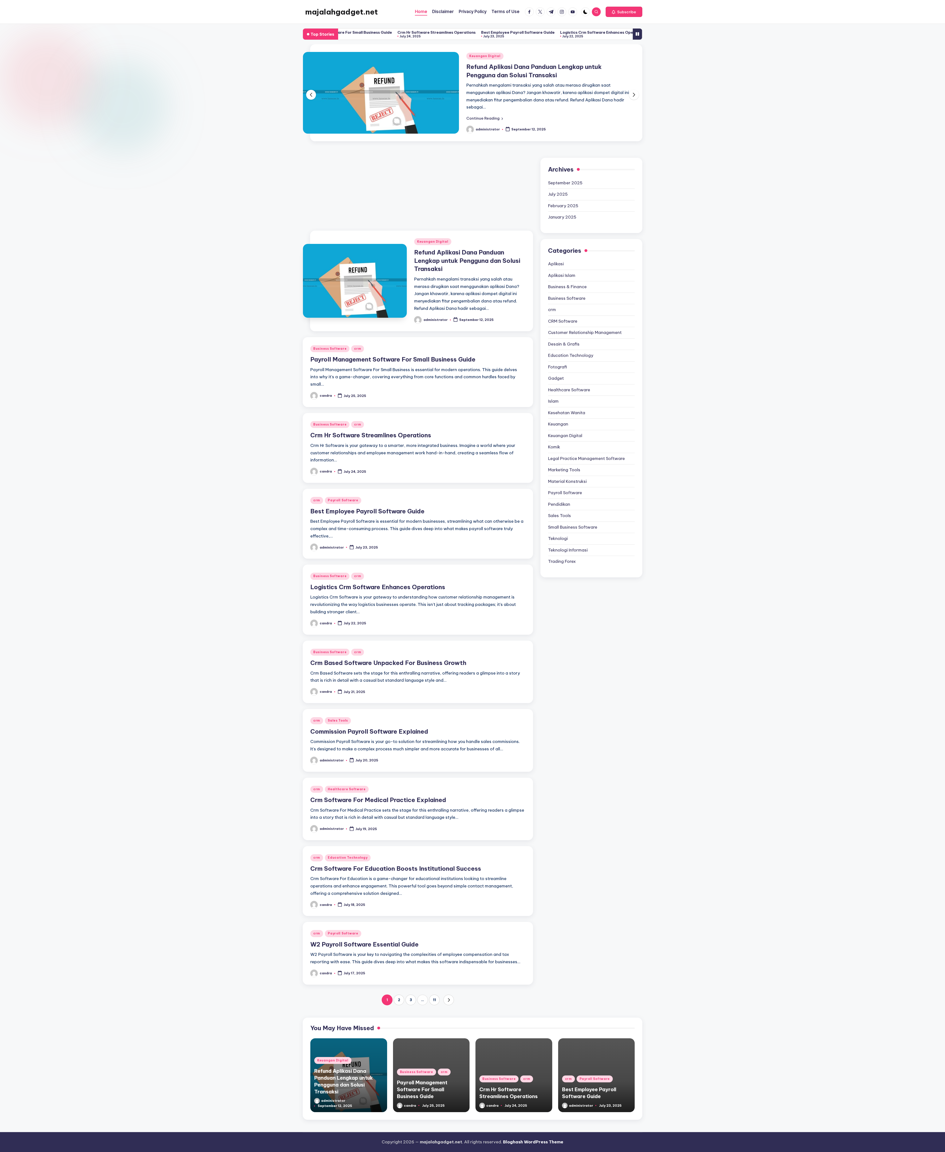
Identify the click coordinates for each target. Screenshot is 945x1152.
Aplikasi (556, 256)
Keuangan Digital (432, 234)
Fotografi (557, 359)
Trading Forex (562, 553)
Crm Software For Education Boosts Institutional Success (395, 860)
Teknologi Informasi (568, 542)
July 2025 (558, 186)
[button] (624, 12)
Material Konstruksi (567, 473)
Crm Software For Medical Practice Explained (378, 792)
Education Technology (347, 850)
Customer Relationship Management (585, 324)
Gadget (556, 370)
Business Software (486, 56)
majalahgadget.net (341, 11)
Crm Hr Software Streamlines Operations (357, 32)
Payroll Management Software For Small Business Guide (392, 351)
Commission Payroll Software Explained (369, 723)
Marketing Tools (564, 462)
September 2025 (565, 174)
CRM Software (562, 313)
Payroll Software (343, 492)
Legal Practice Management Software (586, 450)
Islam (553, 393)
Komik (554, 439)
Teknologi (558, 530)
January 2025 (562, 209)
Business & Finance (567, 279)
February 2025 (563, 197)
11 (434, 992)
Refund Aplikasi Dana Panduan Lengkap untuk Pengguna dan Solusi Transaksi (467, 253)
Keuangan (558, 416)
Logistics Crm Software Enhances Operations (524, 32)
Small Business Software (572, 519)
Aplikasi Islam (561, 267)
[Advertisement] (418, 180)
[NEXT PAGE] (448, 992)
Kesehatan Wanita (566, 404)
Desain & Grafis (564, 336)
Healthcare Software (347, 781)
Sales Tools (338, 712)
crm (513, 56)
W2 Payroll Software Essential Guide (364, 936)
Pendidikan (559, 496)
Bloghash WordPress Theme (533, 1134)
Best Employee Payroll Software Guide (438, 32)
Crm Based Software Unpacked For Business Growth (622, 32)
